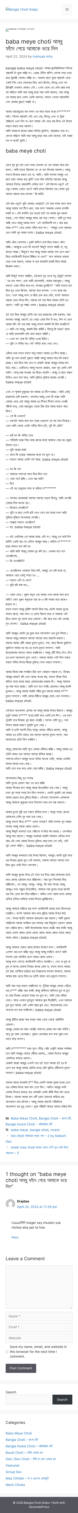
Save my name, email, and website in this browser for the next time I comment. (38, 1351)
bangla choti (39, 1130)
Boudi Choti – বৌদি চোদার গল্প (24, 1452)
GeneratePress (39, 1507)
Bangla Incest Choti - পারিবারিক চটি (29, 1124)
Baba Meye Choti (24, 1118)
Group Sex (14, 1472)
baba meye (19, 1130)
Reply (15, 1237)
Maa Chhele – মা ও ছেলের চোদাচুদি (27, 1478)
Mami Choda (15, 1485)
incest (55, 1130)
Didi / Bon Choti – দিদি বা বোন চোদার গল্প (31, 1459)
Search (11, 1392)
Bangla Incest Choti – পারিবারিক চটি (29, 1446)
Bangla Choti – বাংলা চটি (22, 1440)
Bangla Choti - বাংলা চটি (55, 1118)
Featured (12, 1465)
